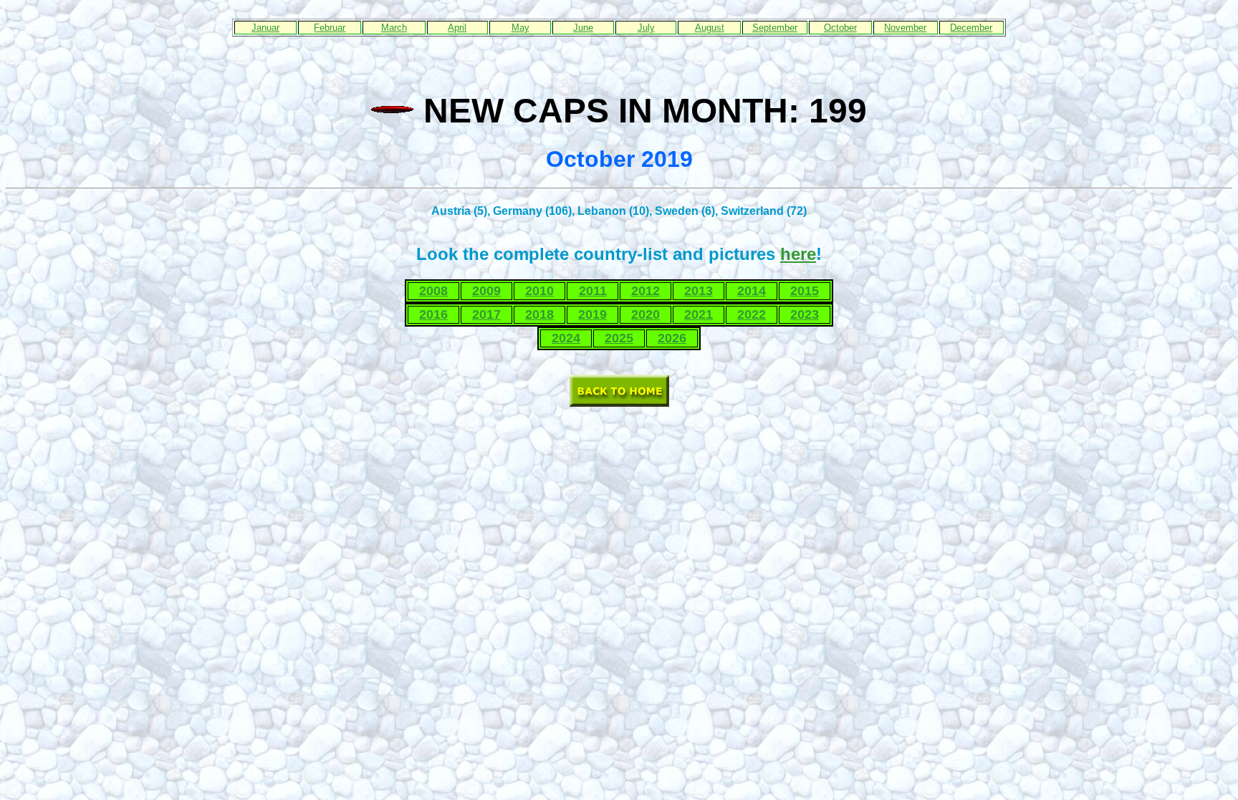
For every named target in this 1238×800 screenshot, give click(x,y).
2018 (539, 314)
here (798, 254)
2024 (566, 338)
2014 (751, 291)
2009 (486, 291)
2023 (804, 314)
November (905, 27)
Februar (329, 27)
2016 (433, 314)
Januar (265, 27)
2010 (539, 291)
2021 (698, 314)
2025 (619, 338)
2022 (751, 314)
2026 (672, 338)
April (457, 27)
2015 (804, 291)
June (583, 27)
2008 (433, 291)
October (840, 27)
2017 (486, 314)
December (971, 27)
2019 (592, 314)
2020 (645, 314)
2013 (698, 291)
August (709, 27)
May (520, 27)
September (774, 27)
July (646, 27)
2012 (645, 291)
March (394, 27)
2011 (593, 291)
